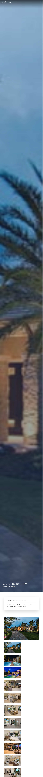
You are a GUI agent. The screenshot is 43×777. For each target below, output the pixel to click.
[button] (40, 2)
